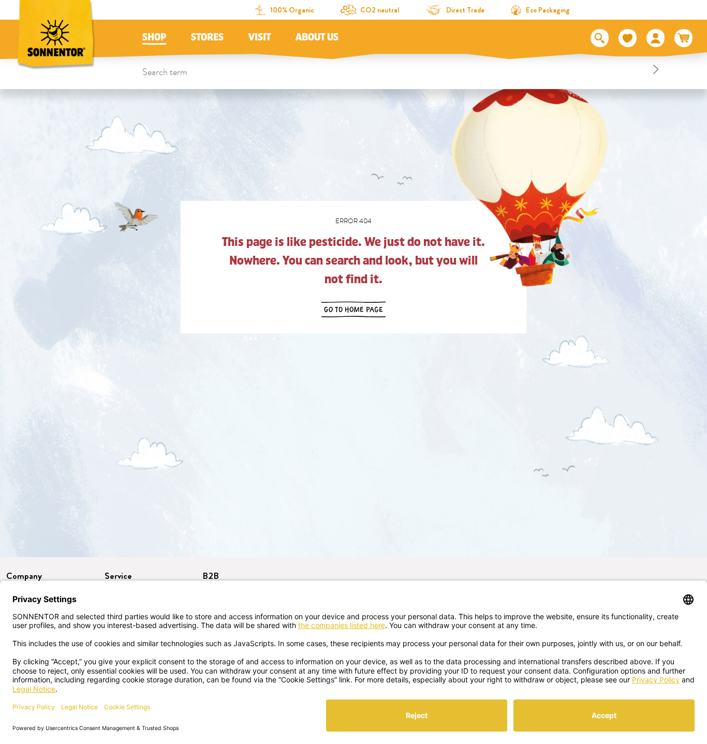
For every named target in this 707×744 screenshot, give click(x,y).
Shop (154, 37)
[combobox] (402, 69)
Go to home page (353, 309)
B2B (210, 576)
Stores (207, 37)
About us (317, 37)
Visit (259, 37)
